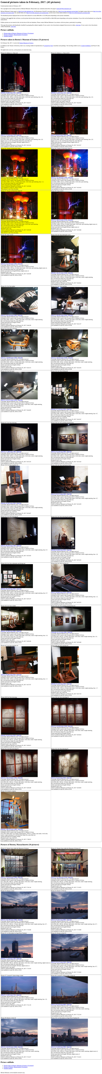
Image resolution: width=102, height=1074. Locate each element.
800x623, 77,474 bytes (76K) (8, 958)
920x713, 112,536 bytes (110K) (9, 263)
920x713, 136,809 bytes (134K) (9, 357)
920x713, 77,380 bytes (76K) (8, 451)
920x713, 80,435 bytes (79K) (58, 135)
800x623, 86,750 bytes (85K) (8, 588)
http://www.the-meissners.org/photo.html (79, 12)
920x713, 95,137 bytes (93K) (58, 962)
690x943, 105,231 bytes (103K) (59, 273)
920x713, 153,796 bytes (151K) (59, 877)
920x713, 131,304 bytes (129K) (59, 177)
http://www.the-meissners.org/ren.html (68, 11)
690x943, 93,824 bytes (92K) (8, 735)
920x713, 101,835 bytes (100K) (9, 1047)
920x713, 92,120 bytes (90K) (58, 451)
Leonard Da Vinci (48, 45)
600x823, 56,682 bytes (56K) (8, 92)
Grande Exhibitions (86, 45)
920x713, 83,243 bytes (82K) (58, 777)
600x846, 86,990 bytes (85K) (58, 550)
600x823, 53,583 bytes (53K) (58, 92)
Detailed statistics (8, 36)
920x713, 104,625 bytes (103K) (59, 357)
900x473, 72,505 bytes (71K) (8, 995)
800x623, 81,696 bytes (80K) (8, 631)
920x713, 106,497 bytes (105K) (59, 315)
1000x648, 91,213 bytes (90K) (59, 632)
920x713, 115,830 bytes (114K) (59, 726)
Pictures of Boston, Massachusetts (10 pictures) (15, 34)
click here (78, 25)
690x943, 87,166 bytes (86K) (58, 683)
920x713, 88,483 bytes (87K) (58, 592)
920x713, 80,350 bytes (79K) (8, 545)
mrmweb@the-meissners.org (64, 8)
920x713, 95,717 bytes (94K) (58, 494)
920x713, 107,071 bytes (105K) (9, 400)
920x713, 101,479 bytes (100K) (9, 177)
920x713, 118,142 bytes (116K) (9, 315)
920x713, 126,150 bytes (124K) (9, 220)
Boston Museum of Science (26, 43)
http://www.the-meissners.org (26, 11)
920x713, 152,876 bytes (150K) (9, 877)
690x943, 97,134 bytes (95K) (58, 409)
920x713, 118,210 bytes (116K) (9, 777)
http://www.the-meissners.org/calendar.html (37, 12)
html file (19, 92)
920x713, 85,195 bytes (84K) (58, 1004)
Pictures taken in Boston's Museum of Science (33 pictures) (19, 33)
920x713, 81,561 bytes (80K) (58, 919)
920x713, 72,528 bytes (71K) (8, 135)
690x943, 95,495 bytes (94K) (8, 503)
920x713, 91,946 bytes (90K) (58, 1047)
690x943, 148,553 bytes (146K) (9, 829)
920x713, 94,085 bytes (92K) (8, 674)
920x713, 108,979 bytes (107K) (59, 220)
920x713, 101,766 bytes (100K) (9, 919)
